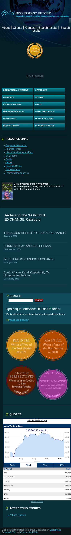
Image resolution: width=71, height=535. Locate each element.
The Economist (12, 169)
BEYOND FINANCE (11, 126)
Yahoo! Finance (17, 515)
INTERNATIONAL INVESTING (15, 90)
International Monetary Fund (19, 152)
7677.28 (68, 498)
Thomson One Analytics (17, 173)
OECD (8, 162)
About (6, 27)
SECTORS (39, 97)
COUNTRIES (8, 97)
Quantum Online (13, 166)
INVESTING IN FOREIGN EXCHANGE (29, 259)
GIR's (31, 184)
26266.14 (68, 485)
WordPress (55, 530)
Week (12, 465)
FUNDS (38, 104)
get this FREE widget (37, 420)
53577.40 (68, 473)
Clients (17, 27)
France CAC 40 (8, 477)
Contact (30, 27)
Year (45, 465)
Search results (48, 27)
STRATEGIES (41, 90)
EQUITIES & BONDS (12, 104)
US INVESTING (9, 119)
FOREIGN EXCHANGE (45, 111)
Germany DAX (8, 485)
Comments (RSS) (29, 532)
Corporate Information (16, 145)
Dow (5, 473)
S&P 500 (6, 498)
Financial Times (13, 149)
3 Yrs (62, 465)
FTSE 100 (7, 481)
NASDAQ (7, 490)
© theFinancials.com (37, 501)
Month (28, 465)
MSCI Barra (11, 156)
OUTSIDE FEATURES (44, 119)
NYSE (5, 494)
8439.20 (68, 477)
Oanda (8, 159)
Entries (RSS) (8, 532)
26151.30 (68, 490)
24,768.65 (68, 494)
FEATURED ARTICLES (45, 126)
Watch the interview (19, 320)
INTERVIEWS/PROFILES (14, 111)
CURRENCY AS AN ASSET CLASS (27, 246)
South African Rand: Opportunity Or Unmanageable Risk (26, 274)
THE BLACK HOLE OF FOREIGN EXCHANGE (34, 232)
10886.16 (68, 481)
